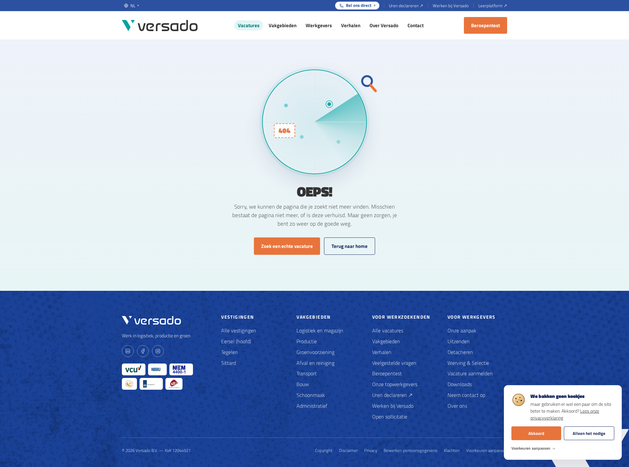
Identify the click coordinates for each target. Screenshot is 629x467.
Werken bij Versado (451, 5)
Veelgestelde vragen (394, 363)
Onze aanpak (462, 330)
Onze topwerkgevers (394, 384)
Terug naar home (350, 246)
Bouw (302, 384)
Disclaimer (348, 450)
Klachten (452, 450)
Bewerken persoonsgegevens (410, 450)
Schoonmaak (310, 395)
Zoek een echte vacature (287, 246)
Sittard (228, 363)
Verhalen (350, 25)
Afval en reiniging (315, 363)
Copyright (324, 450)
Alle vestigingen (238, 330)
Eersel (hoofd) (236, 341)
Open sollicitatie (389, 416)
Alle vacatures (387, 330)
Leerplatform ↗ (492, 5)
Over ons (457, 406)
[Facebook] (143, 351)
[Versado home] (160, 25)
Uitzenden (459, 341)
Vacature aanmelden (470, 373)
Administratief (311, 406)
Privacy (370, 450)
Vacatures (248, 25)
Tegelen (229, 352)
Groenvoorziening (315, 352)
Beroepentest (485, 25)
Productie (306, 341)
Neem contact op (466, 395)
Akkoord (536, 433)
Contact (416, 25)
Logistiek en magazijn (319, 330)
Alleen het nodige (589, 433)
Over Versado (384, 25)
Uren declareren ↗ (406, 5)
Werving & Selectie (468, 363)
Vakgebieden (282, 25)
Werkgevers (319, 25)
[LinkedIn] (128, 351)
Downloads (460, 384)
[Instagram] (158, 351)
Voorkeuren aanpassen (486, 450)
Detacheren (460, 352)
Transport (306, 373)
